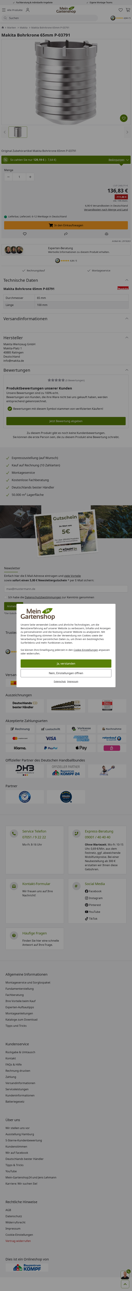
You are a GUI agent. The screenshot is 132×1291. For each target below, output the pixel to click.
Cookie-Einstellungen (86, 650)
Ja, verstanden (66, 663)
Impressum (72, 681)
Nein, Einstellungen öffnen (66, 673)
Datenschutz (60, 681)
